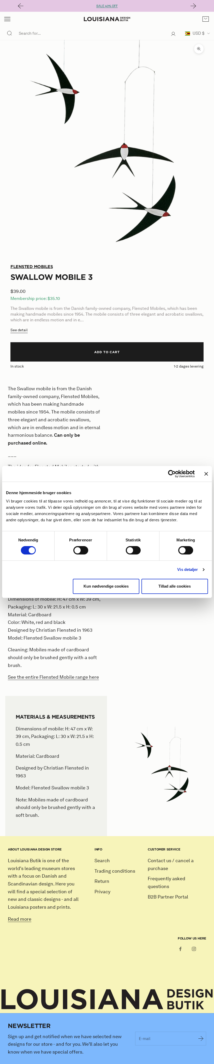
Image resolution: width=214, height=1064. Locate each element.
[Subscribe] (201, 1038)
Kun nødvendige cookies (106, 586)
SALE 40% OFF (107, 6)
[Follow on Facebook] (180, 948)
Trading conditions (114, 871)
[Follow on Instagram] (194, 948)
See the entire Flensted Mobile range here (53, 677)
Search (102, 861)
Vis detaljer (187, 569)
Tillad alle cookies (174, 586)
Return (101, 881)
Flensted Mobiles (31, 266)
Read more (19, 919)
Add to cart (107, 352)
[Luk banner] (206, 474)
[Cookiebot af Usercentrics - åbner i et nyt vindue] (172, 474)
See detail (19, 330)
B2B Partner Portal (168, 897)
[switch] (80, 550)
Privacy (102, 892)
